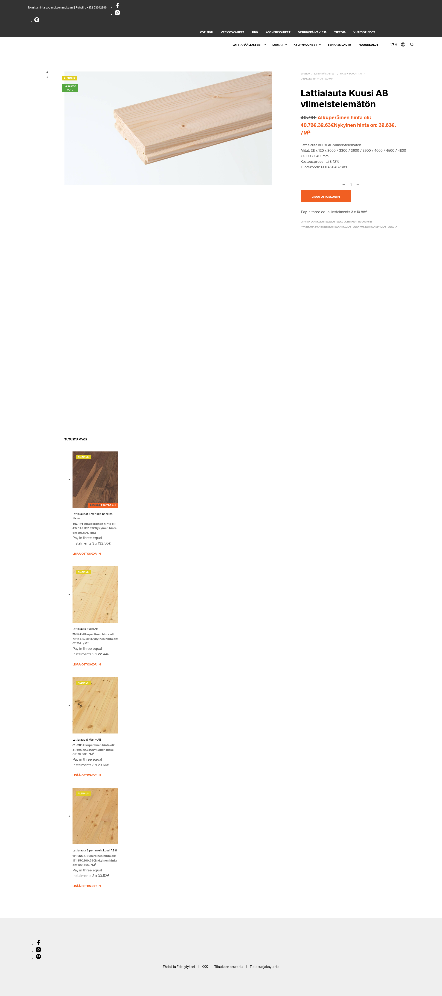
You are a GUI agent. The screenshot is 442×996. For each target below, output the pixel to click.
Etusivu (305, 73)
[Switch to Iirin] (414, 32)
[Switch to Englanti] (383, 32)
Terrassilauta (339, 44)
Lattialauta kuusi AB (85, 629)
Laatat (277, 44)
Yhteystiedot (364, 32)
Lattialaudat (373, 226)
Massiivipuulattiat (351, 73)
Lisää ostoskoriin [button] (87, 553)
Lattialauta (389, 226)
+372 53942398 (97, 7)
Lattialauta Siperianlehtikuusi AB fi (95, 850)
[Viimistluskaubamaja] (117, 7)
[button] (393, 44)
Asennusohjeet (278, 32)
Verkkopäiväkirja (312, 32)
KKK (255, 32)
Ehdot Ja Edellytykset (179, 967)
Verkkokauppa (232, 32)
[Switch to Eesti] (390, 32)
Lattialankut (355, 226)
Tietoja (340, 32)
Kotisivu (206, 32)
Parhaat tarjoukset (359, 221)
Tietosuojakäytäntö (264, 967)
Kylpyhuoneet (305, 44)
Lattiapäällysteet (247, 44)
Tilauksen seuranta (228, 967)
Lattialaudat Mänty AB (87, 740)
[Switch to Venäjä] (406, 32)
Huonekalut (368, 44)
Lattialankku (337, 226)
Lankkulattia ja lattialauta (317, 78)
